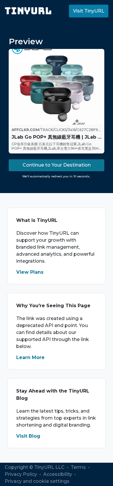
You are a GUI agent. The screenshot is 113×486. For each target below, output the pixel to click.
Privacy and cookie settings (37, 481)
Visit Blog (28, 436)
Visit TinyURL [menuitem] (88, 11)
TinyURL (28, 11)
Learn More (30, 357)
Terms (79, 467)
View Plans (29, 272)
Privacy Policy (21, 474)
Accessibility (58, 474)
